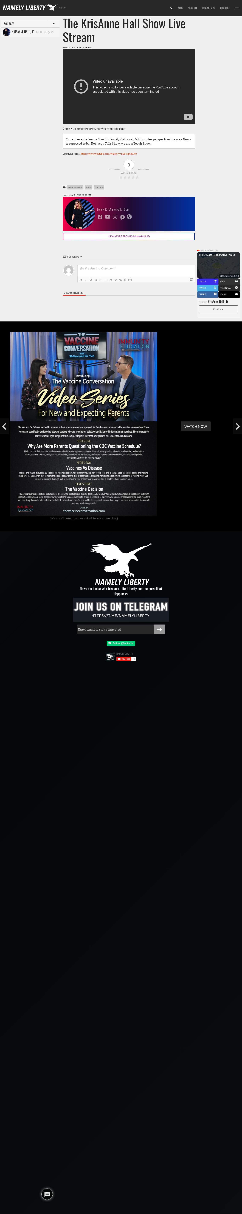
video (89, 187)
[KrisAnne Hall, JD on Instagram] (45, 32)
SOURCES (224, 8)
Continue (218, 308)
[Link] (120, 280)
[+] (130, 279)
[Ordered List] (100, 280)
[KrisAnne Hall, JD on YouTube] (41, 32)
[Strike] (95, 280)
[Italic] (85, 280)
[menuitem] (171, 8)
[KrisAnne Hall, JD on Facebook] (37, 32)
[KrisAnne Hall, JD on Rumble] (48, 32)
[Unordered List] (105, 280)
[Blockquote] (110, 280)
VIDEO (191, 8)
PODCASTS (207, 8)
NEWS (180, 8)
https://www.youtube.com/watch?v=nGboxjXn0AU (109, 153)
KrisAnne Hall (75, 187)
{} (125, 279)
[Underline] (90, 280)
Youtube (99, 187)
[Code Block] (115, 280)
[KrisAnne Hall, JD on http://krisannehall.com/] (52, 32)
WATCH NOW (195, 426)
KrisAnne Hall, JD (22, 31)
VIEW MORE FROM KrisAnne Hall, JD (129, 236)
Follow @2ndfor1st (122, 643)
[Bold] (80, 280)
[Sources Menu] (237, 8)
